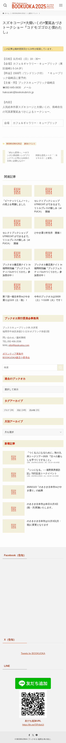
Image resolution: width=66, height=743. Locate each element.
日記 (21, 410)
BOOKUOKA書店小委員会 (16, 357)
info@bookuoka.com (19, 345)
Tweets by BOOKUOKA (33, 653)
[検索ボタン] (5, 5)
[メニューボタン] (61, 5)
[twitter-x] (33, 735)
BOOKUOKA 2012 (13, 144)
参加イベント (29, 144)
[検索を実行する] (60, 367)
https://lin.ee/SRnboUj (33, 724)
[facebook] (29, 735)
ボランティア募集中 (13, 353)
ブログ (9, 410)
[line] (36, 735)
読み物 (34, 410)
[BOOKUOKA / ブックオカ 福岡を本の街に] (33, 5)
